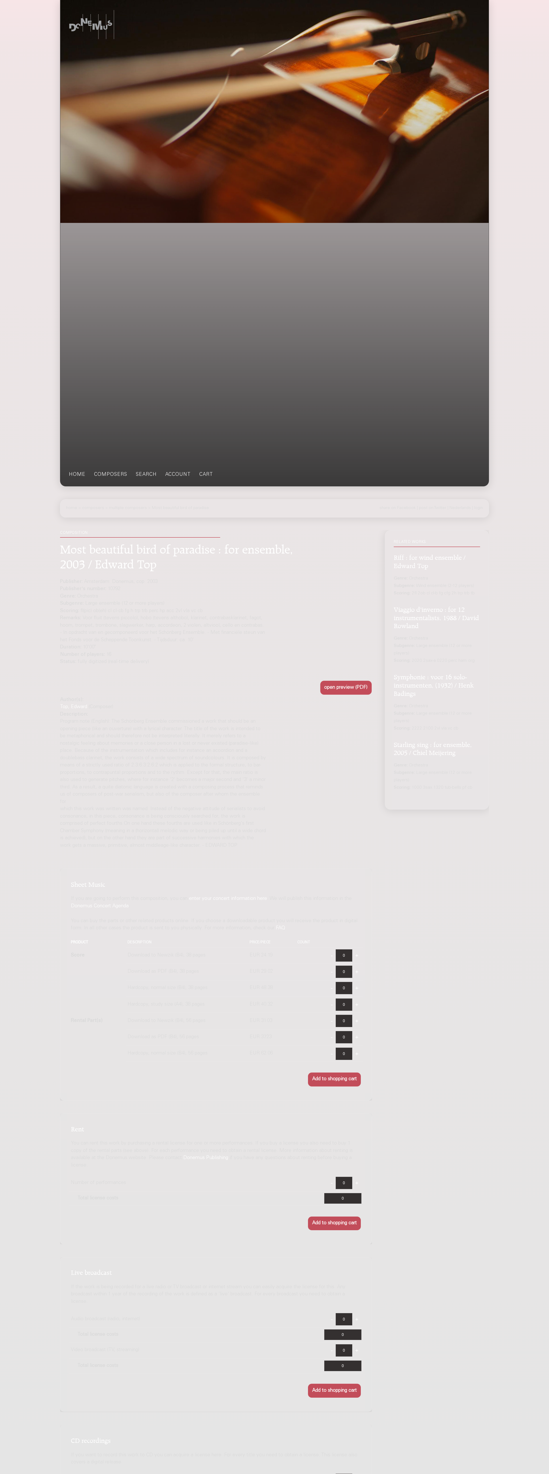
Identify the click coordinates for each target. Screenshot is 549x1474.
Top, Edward (73, 707)
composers (110, 474)
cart (206, 474)
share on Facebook (397, 508)
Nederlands (460, 508)
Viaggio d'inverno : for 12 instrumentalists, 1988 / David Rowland (436, 617)
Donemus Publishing (205, 1158)
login (478, 508)
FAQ (280, 928)
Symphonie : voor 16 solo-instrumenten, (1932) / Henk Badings (434, 684)
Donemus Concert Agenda (100, 906)
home (77, 474)
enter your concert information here (228, 898)
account (178, 474)
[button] (346, 688)
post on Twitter (432, 508)
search (146, 474)
